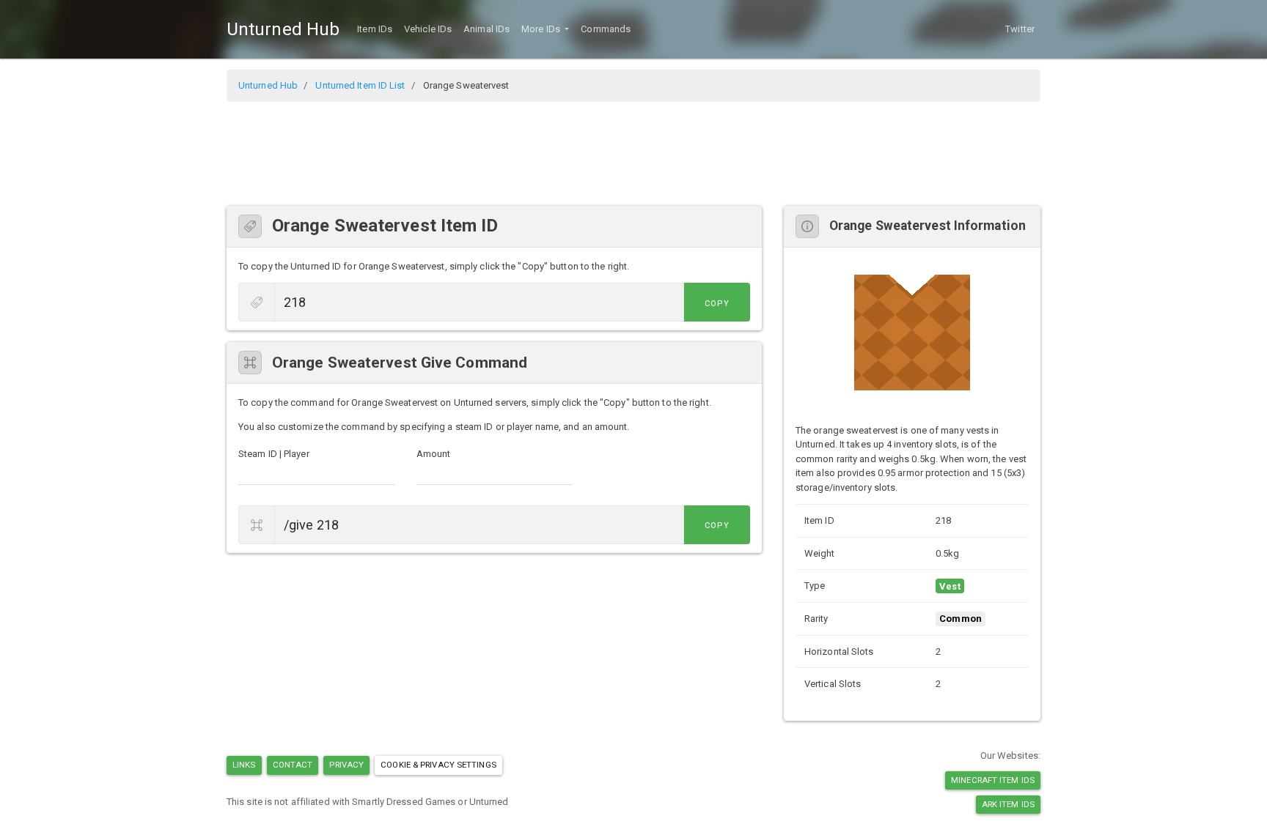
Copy (717, 303)
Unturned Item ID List (360, 85)
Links (244, 765)
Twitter (1020, 28)
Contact (293, 765)
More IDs (541, 28)
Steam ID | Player (273, 453)
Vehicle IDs (428, 28)
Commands (606, 28)
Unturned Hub (283, 29)
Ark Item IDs (1008, 804)
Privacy (346, 765)
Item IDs (374, 28)
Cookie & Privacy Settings (438, 765)
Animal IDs (486, 28)
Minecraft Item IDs (993, 780)
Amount (433, 453)
